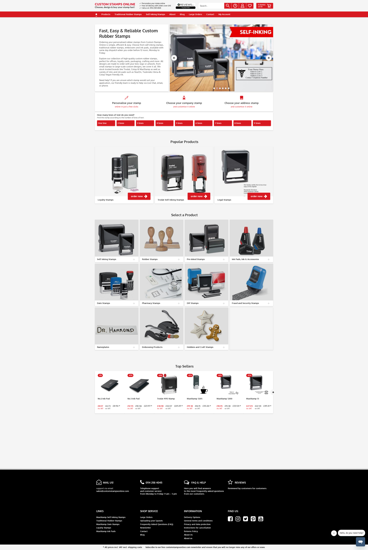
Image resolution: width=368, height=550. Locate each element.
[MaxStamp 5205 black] (199, 385)
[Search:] (211, 6)
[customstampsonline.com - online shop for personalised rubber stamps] (115, 5)
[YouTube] (260, 519)
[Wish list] (249, 6)
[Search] (227, 6)
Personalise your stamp (126, 104)
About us (188, 538)
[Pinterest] (253, 519)
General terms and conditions (198, 520)
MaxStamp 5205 (194, 398)
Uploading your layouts (151, 520)
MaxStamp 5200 (224, 398)
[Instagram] (237, 519)
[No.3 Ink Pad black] (140, 385)
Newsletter (145, 527)
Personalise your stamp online (153, 3)
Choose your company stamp (184, 104)
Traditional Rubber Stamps (109, 520)
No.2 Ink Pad (104, 398)
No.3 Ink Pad (134, 398)
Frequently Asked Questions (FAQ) (156, 524)
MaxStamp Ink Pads (106, 531)
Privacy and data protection (197, 524)
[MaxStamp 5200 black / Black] (229, 385)
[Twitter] (245, 519)
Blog (142, 534)
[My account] (242, 6)
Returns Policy (191, 531)
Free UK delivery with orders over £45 (156, 6)
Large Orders (146, 517)
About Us (188, 534)
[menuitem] (155, 3)
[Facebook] (230, 519)
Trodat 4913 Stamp (166, 398)
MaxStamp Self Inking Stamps (110, 517)
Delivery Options (192, 517)
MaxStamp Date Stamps (107, 524)
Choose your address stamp (242, 104)
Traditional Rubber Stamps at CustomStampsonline (221, 57)
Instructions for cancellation (197, 527)
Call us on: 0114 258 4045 (151, 8)
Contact (143, 531)
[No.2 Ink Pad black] (110, 385)
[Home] (96, 14)
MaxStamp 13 (252, 398)
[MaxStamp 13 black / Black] (258, 385)
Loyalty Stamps (103, 527)
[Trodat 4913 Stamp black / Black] (169, 385)
